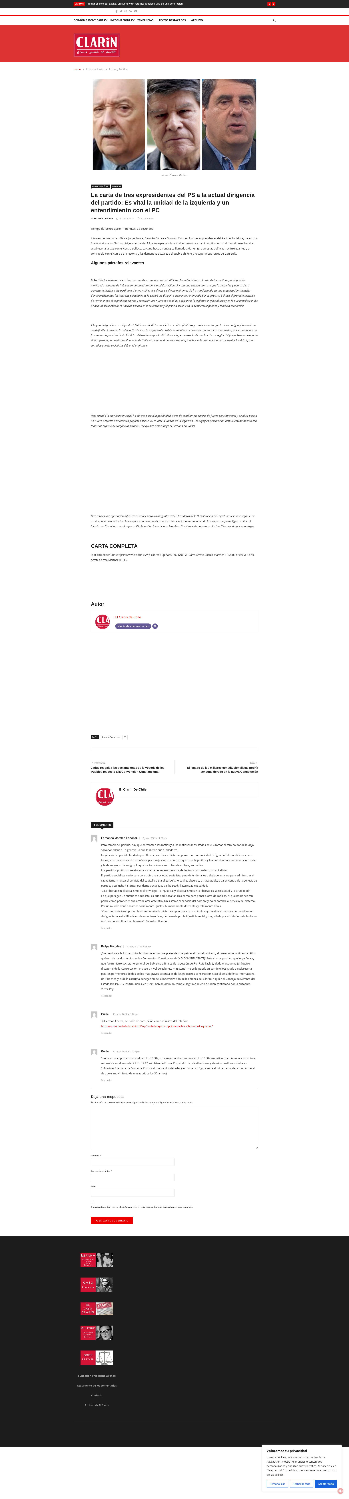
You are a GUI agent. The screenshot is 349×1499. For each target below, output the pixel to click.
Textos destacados (172, 20)
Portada (116, 186)
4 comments (147, 218)
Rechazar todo (301, 1484)
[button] (269, 4)
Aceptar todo (326, 1484)
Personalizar (277, 1484)
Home (77, 69)
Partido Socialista (111, 737)
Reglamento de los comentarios (97, 1385)
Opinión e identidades (89, 20)
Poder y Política (118, 69)
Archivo (197, 20)
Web (93, 1186)
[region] (302, 1468)
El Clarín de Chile (103, 218)
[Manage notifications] (340, 1491)
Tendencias (145, 20)
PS (125, 737)
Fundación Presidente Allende (97, 1375)
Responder (106, 928)
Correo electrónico (101, 1171)
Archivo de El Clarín (97, 1405)
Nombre (96, 1155)
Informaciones (121, 20)
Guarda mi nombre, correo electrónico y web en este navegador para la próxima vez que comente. (142, 1207)
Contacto (97, 1395)
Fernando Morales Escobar (119, 837)
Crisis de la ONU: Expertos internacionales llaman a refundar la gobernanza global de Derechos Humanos (149, 3)
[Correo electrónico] (155, 626)
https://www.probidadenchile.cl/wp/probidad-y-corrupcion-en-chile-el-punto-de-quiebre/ (157, 1026)
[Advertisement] (174, 378)
